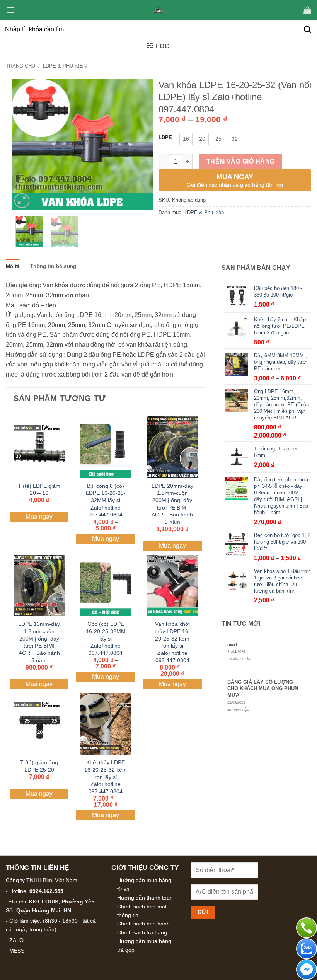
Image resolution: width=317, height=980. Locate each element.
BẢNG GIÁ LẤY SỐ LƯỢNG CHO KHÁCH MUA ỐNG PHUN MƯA (262, 688)
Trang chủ (20, 66)
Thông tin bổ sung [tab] (53, 266)
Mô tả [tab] (12, 266)
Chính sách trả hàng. (143, 932)
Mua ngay (39, 516)
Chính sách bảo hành (143, 923)
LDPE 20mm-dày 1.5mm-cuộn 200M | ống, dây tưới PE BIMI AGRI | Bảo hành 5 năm (172, 504)
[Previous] (24, 144)
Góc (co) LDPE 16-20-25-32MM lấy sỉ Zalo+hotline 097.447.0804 (106, 638)
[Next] (140, 144)
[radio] (186, 139)
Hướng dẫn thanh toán (145, 898)
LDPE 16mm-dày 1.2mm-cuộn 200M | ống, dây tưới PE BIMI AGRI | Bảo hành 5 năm (39, 642)
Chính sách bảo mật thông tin (142, 910)
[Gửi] (307, 29)
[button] (10, 9)
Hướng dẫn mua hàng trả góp (144, 945)
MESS (16, 951)
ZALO (16, 940)
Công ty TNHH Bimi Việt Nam (41, 880)
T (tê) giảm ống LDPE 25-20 (39, 766)
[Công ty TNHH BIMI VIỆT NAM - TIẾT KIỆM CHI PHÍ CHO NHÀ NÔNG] (158, 10)
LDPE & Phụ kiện (65, 66)
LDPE (165, 137)
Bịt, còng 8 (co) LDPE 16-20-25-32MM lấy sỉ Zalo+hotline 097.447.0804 (106, 500)
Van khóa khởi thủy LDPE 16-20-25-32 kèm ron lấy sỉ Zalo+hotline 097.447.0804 (172, 642)
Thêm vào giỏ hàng (240, 161)
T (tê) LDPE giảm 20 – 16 (39, 489)
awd (232, 645)
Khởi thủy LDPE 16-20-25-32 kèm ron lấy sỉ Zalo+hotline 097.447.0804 (105, 776)
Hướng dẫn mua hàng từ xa (144, 884)
